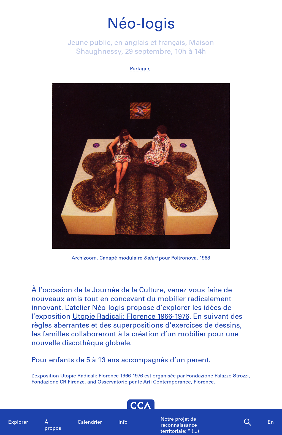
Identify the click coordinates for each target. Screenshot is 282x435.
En (271, 422)
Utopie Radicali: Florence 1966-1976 (130, 317)
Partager (139, 69)
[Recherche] (247, 422)
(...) (194, 431)
